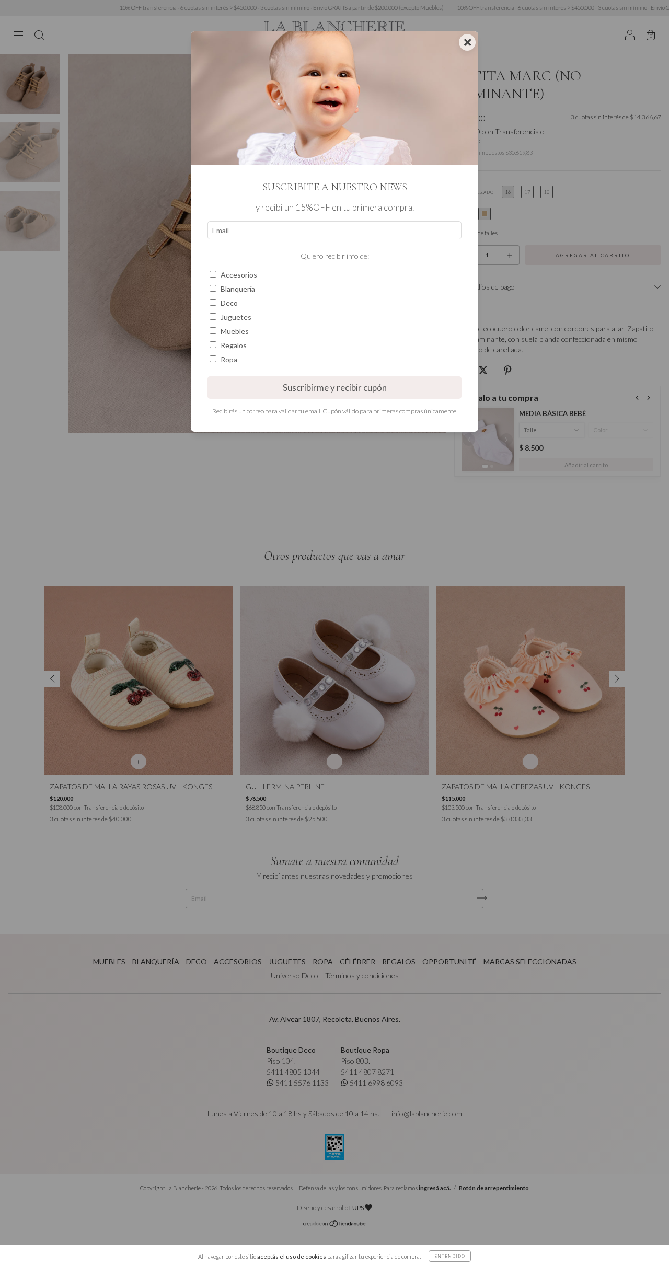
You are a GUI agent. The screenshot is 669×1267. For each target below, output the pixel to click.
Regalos (234, 345)
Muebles (235, 331)
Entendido (449, 1256)
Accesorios (239, 274)
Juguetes (236, 317)
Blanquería (238, 288)
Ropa (229, 359)
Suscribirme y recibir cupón (335, 387)
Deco (229, 302)
